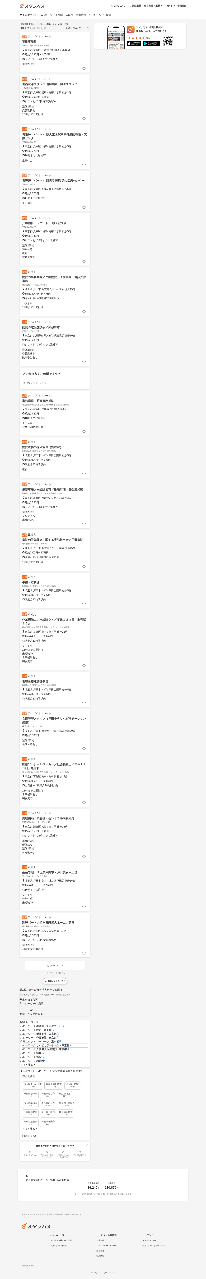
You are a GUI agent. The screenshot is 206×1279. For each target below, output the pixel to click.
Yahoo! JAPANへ (29, 1266)
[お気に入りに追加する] (84, 69)
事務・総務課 (31, 582)
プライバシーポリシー (106, 1245)
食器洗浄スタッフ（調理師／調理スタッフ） (51, 84)
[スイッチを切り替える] (43, 28)
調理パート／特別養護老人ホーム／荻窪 (48, 922)
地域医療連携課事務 (35, 681)
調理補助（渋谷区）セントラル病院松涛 (48, 818)
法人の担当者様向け (59, 1245)
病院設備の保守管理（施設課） (42, 447)
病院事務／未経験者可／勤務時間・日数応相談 (52, 489)
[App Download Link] (134, 44)
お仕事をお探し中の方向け (62, 1240)
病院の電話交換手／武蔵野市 (41, 327)
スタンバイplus (149, 1240)
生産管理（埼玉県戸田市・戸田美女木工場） (51, 872)
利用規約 (100, 1240)
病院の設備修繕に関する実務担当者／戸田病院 (52, 539)
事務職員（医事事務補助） (39, 400)
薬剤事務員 (29, 41)
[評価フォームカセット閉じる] (87, 1145)
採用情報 (100, 1256)
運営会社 (100, 1251)
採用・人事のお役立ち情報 (154, 1245)
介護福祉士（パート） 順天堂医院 (44, 223)
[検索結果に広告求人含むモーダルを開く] (28, 28)
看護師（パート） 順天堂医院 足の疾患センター (53, 180)
